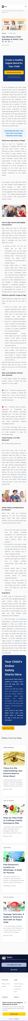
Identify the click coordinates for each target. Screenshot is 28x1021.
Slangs (4, 33)
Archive (4, 10)
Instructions (7, 847)
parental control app (19, 621)
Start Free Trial (8, 728)
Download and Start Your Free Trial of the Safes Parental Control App (14, 133)
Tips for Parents (8, 800)
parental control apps (14, 544)
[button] (3, 42)
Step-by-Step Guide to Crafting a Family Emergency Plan (13, 820)
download (18, 643)
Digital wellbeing (8, 747)
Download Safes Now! (14, 72)
